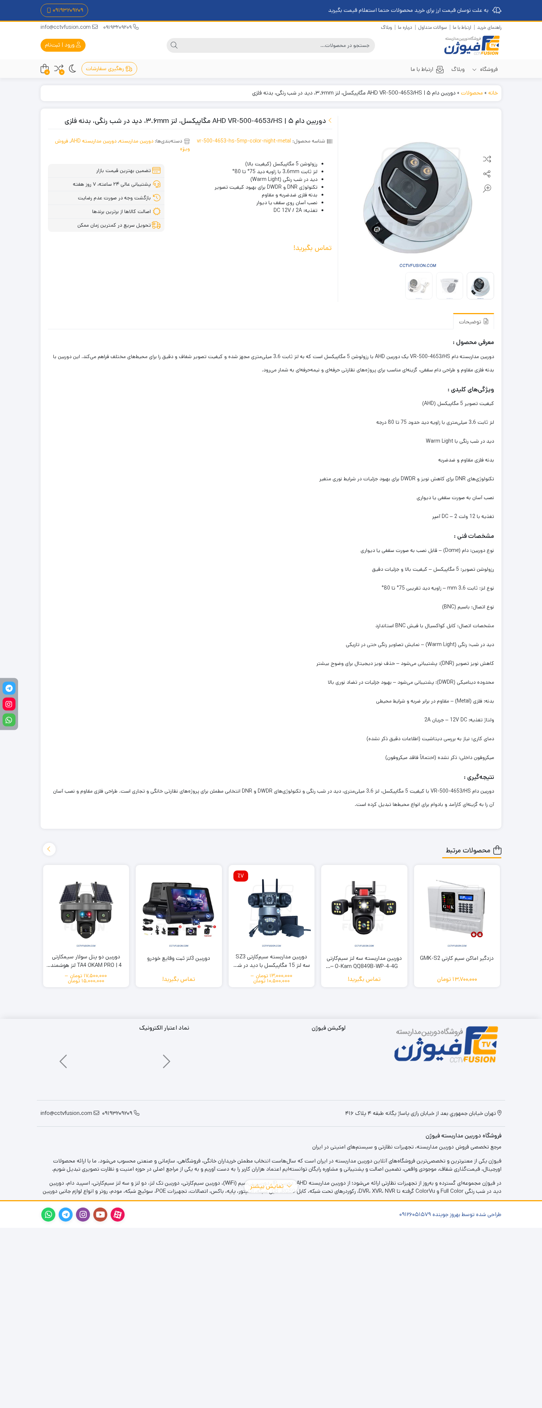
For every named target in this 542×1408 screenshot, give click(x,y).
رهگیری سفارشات (105, 68)
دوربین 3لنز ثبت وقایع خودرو (178, 958)
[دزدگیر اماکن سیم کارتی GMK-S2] (457, 908)
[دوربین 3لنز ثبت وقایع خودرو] (178, 908)
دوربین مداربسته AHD (94, 141)
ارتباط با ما (462, 27)
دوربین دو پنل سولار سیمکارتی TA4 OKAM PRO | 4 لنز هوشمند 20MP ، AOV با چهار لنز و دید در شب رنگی (86, 961)
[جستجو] (174, 45)
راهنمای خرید (489, 27)
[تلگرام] (9, 688)
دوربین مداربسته (136, 141)
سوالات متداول (432, 27)
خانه (493, 93)
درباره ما (405, 27)
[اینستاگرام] (9, 704)
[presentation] (49, 849)
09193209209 (118, 27)
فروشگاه (488, 69)
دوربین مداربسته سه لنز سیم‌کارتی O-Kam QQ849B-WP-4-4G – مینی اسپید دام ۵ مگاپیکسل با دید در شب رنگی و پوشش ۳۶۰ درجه (364, 962)
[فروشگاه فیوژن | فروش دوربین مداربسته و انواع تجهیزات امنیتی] (471, 45)
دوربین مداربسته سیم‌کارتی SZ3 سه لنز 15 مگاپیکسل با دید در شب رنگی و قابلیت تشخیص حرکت (271, 961)
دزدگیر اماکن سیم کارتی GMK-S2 (457, 958)
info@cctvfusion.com (66, 27)
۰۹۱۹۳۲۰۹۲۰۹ (68, 10)
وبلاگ (386, 27)
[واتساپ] (9, 720)
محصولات (472, 93)
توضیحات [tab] (471, 322)
